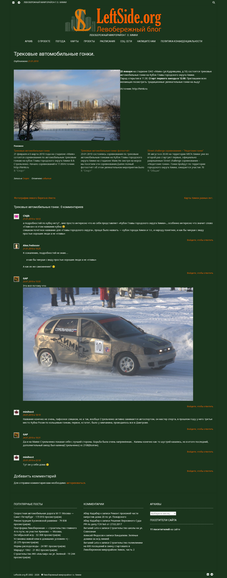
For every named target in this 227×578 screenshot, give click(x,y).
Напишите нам (146, 41)
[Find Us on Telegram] (19, 2)
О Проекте (44, 41)
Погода (60, 41)
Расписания (107, 41)
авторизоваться (75, 482)
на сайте (165, 529)
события (46, 178)
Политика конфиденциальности (181, 41)
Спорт (26, 178)
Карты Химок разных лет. (198, 197)
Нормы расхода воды (26, 546)
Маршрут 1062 (22, 550)
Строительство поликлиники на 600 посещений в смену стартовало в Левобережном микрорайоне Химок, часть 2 (113, 546)
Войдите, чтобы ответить (200, 240)
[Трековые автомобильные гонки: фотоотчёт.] (114, 160)
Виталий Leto (91, 528)
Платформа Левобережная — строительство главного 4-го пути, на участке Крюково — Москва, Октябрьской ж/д (45, 531)
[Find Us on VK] (13, 2)
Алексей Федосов (94, 535)
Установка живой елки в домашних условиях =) (41, 538)
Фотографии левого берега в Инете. (35, 197)
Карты (75, 41)
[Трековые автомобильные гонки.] (47, 160)
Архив (29, 41)
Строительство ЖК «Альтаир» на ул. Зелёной (39, 553)
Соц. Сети (126, 41)
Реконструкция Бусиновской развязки (35, 520)
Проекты (89, 41)
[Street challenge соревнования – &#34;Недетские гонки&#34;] (181, 160)
